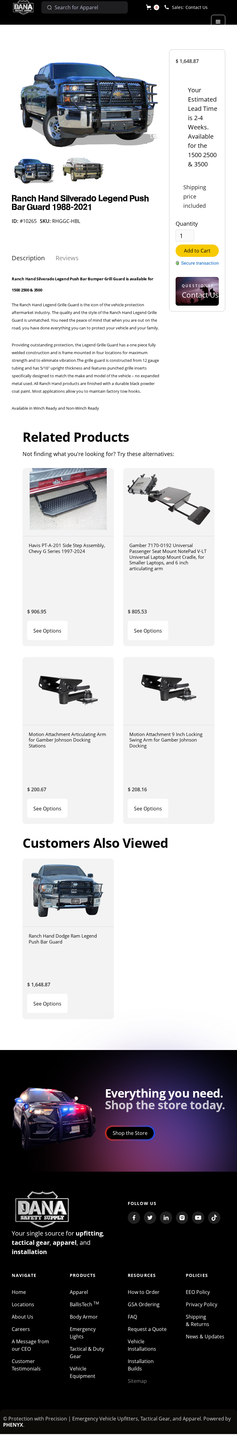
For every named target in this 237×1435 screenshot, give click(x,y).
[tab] (28, 258)
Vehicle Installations (142, 1345)
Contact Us (196, 7)
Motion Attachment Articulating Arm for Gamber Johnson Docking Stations (67, 740)
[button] (152, 7)
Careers (21, 1329)
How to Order (144, 1292)
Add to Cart (197, 250)
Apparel (79, 1292)
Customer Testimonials (26, 1365)
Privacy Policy (201, 1304)
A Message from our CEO (30, 1345)
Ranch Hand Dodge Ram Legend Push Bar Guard (63, 939)
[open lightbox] (86, 100)
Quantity (187, 223)
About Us (22, 1316)
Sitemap (137, 1381)
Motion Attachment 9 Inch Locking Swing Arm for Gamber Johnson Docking (165, 740)
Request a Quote (147, 1329)
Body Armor (84, 1316)
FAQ (132, 1316)
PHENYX (13, 1424)
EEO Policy (198, 1292)
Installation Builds (141, 1365)
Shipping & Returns (197, 1320)
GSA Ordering (144, 1304)
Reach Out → (195, 308)
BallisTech (84, 1304)
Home (19, 1292)
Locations (23, 1304)
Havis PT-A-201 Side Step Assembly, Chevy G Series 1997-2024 (67, 548)
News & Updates (205, 1336)
